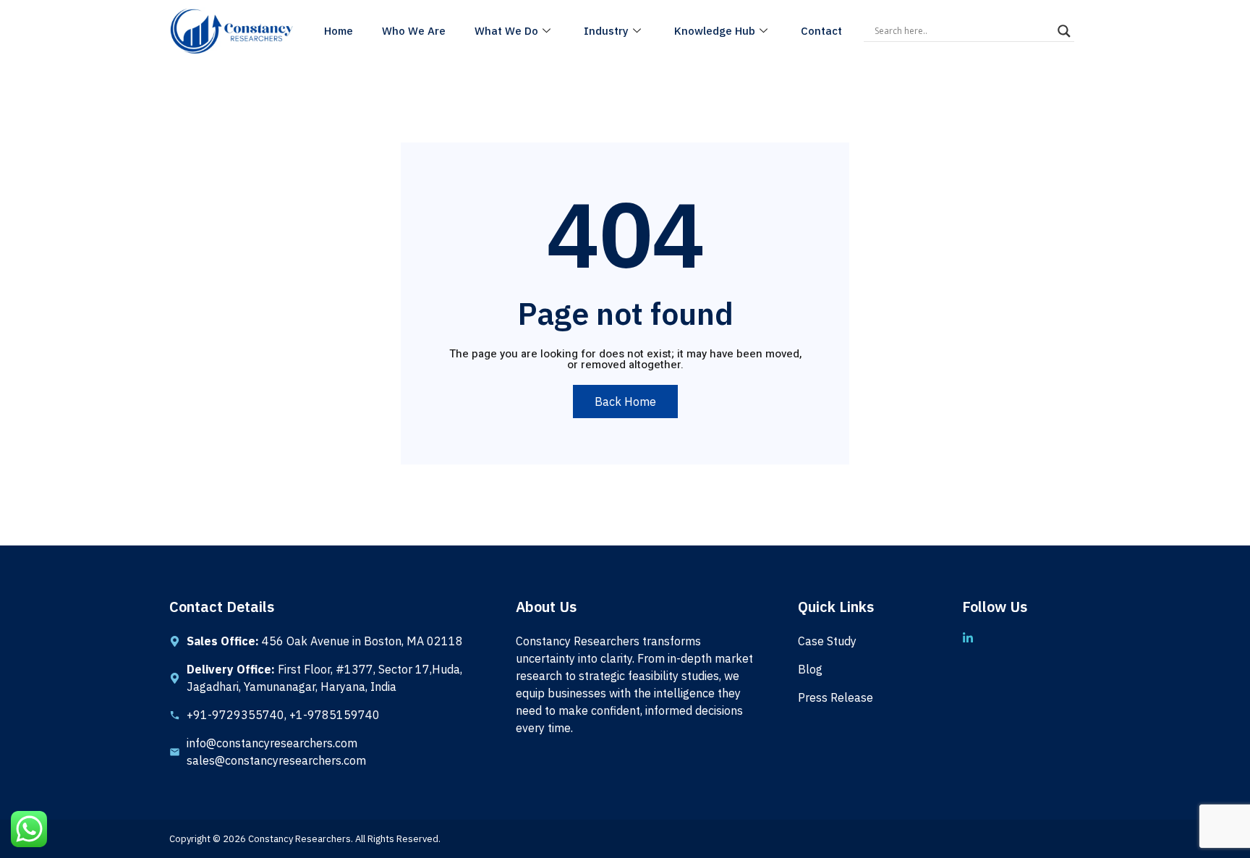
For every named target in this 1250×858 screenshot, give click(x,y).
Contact (821, 31)
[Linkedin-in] (968, 638)
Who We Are (414, 31)
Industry (606, 31)
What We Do (506, 31)
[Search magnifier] (1064, 31)
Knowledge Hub (714, 31)
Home (338, 31)
